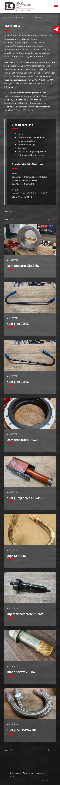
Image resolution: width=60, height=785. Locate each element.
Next (53, 219)
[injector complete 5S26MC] (30, 602)
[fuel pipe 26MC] (30, 312)
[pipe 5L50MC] (30, 544)
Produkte (27, 18)
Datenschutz (28, 773)
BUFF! (48, 780)
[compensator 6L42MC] (30, 254)
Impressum (15, 773)
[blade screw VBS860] (30, 660)
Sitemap (40, 773)
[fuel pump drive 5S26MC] (30, 486)
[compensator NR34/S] (30, 428)
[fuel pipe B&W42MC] (30, 718)
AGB (12, 776)
